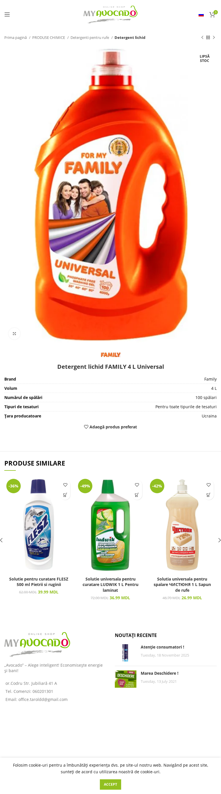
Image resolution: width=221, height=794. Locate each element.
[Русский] (201, 14)
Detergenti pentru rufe (90, 37)
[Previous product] (202, 38)
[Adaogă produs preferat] (65, 485)
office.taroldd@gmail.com (43, 699)
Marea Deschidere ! (159, 673)
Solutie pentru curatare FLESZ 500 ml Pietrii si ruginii (38, 581)
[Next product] (214, 38)
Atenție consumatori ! (162, 647)
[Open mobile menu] (7, 14)
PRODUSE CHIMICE (49, 37)
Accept (110, 784)
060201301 (43, 691)
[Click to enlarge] (14, 333)
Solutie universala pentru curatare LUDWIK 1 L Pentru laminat (110, 584)
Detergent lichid (130, 37)
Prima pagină (16, 37)
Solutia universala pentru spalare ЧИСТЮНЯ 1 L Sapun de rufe (182, 584)
